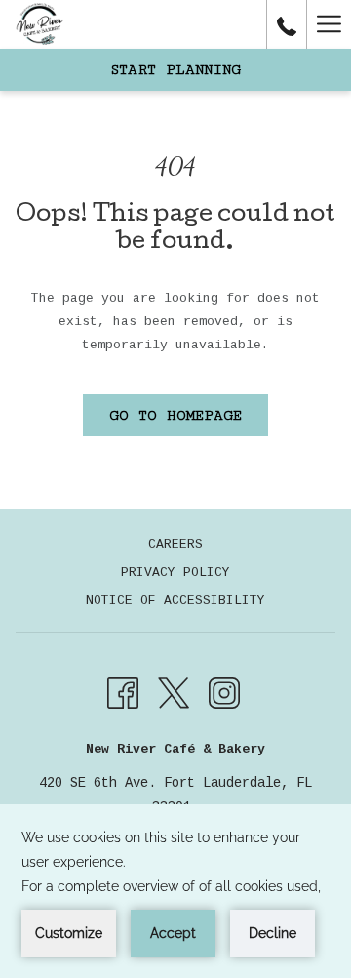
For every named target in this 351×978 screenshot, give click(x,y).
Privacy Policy (175, 572)
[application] (175, 891)
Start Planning (175, 69)
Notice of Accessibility (175, 600)
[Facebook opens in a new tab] (122, 693)
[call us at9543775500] (286, 24)
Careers (175, 544)
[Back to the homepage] (39, 24)
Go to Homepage (175, 415)
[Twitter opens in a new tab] (173, 693)
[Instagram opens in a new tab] (224, 693)
